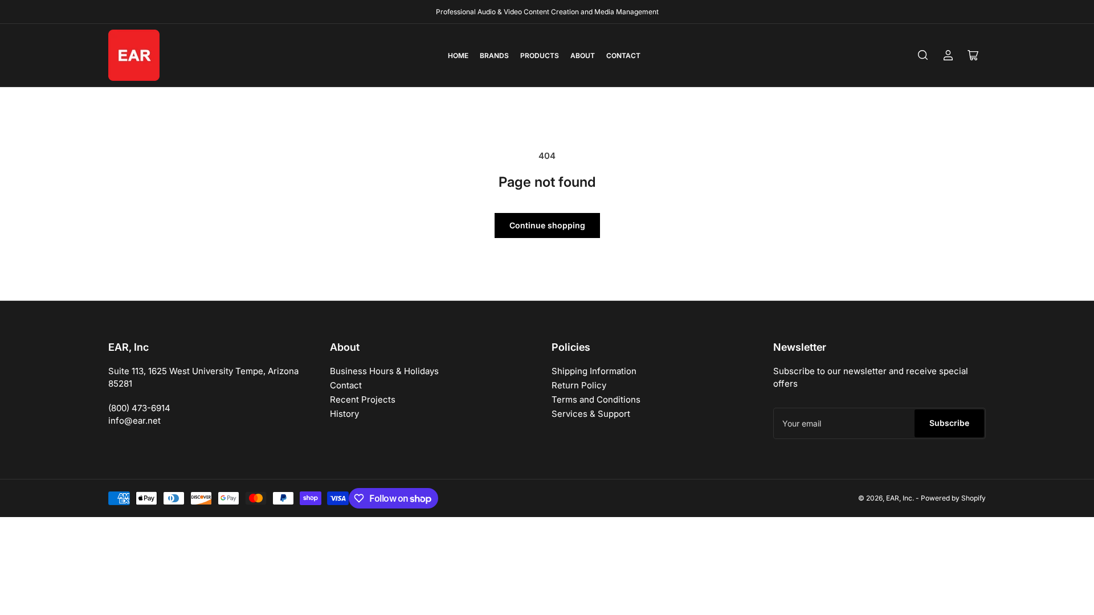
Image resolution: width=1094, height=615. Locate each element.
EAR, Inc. (900, 498)
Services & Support (591, 413)
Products (539, 55)
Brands (494, 55)
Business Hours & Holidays (384, 371)
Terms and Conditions (596, 399)
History (344, 413)
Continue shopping (547, 225)
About (582, 55)
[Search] (923, 55)
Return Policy (579, 385)
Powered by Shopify (953, 498)
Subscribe (949, 423)
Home (458, 55)
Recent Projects (362, 399)
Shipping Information (594, 371)
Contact (623, 55)
